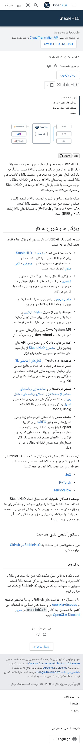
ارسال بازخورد (68, 75)
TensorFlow (62, 490)
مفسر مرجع (63, 299)
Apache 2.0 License (55, 667)
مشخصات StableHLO (30, 253)
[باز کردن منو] (74, 5)
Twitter (75, 703)
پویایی (27, 263)
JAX (68, 475)
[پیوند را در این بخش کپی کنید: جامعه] (63, 564)
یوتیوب (75, 710)
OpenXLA (74, 57)
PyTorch (65, 482)
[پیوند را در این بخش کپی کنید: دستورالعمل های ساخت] (31, 534)
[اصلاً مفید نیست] (49, 66)
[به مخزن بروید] (69, 155)
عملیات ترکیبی (33, 312)
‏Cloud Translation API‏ (44, 37)
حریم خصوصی (60, 728)
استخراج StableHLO (42, 348)
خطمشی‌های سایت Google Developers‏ (58, 672)
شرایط (76, 728)
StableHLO (70, 18)
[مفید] (55, 66)
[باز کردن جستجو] (36, 5)
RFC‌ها (41, 422)
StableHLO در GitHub (25, 545)
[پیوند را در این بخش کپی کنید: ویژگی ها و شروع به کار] (31, 228)
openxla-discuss (64, 604)
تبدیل (67, 404)
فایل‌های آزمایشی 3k (28, 360)
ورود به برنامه (13, 5)
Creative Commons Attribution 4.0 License (54, 663)
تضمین (66, 281)
